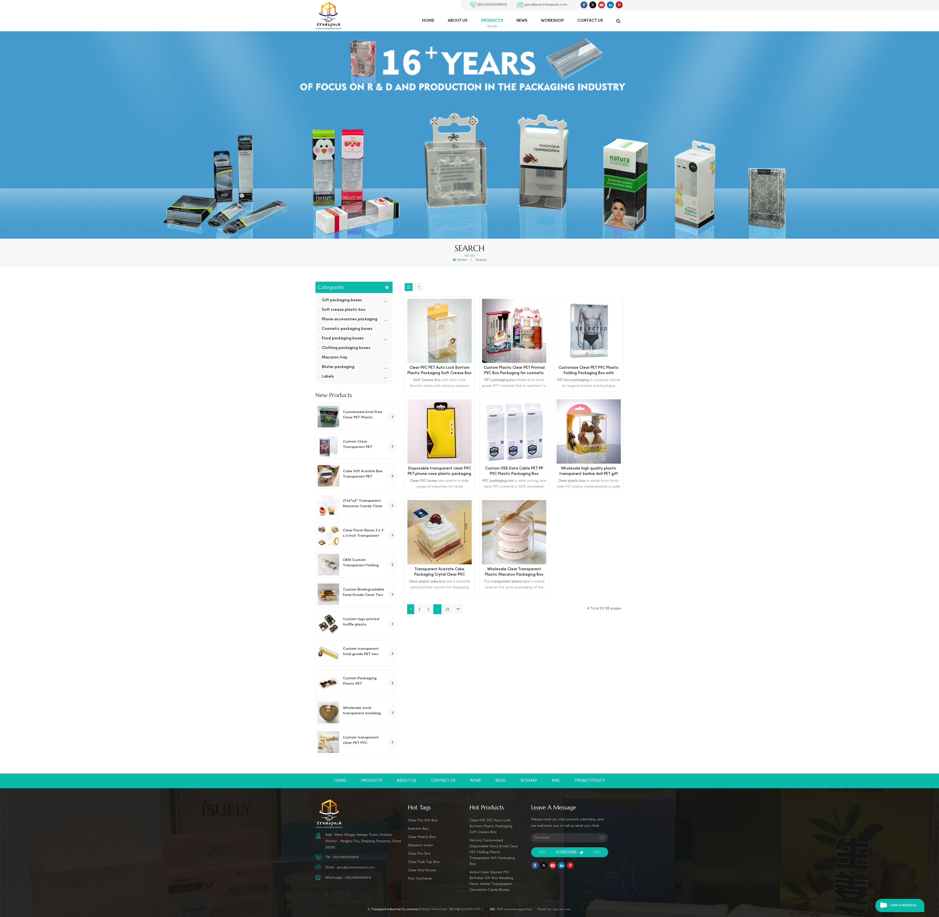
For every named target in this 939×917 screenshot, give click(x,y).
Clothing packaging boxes (346, 348)
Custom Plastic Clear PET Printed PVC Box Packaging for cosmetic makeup (514, 371)
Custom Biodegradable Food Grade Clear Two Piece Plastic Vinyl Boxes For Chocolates (363, 593)
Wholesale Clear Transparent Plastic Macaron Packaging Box (514, 572)
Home (428, 21)
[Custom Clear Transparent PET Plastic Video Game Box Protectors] (328, 446)
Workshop (552, 21)
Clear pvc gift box (423, 820)
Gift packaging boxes (342, 300)
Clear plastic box (422, 837)
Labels (328, 377)
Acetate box (418, 828)
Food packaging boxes (343, 338)
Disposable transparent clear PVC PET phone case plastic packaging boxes (439, 472)
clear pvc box (419, 853)
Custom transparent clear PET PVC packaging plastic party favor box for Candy (361, 741)
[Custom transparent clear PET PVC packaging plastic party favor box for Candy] (328, 742)
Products (492, 21)
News (521, 21)
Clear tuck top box (424, 862)
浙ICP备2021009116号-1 (466, 909)
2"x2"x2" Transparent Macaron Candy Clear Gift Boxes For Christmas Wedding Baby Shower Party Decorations (362, 504)
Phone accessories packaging (349, 319)
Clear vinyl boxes (422, 870)
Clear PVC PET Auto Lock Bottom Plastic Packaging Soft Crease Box (439, 370)
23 (447, 609)
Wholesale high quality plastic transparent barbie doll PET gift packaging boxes (588, 472)
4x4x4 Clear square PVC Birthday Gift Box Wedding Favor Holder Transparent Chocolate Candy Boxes (491, 881)
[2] (328, 505)
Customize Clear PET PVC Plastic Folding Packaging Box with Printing (589, 371)
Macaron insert (420, 845)
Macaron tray (334, 357)
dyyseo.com (562, 909)
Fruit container (420, 878)
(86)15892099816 (492, 4)
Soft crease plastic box (343, 310)
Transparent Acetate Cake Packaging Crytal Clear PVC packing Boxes (439, 573)
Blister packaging (338, 367)
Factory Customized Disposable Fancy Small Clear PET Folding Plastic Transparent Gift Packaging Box (494, 852)
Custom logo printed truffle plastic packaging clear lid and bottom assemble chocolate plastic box (362, 622)
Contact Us (590, 21)
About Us (458, 21)
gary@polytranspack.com (545, 4)
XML (556, 781)
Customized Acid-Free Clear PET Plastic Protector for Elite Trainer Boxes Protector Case (364, 415)
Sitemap (529, 781)
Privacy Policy (590, 781)
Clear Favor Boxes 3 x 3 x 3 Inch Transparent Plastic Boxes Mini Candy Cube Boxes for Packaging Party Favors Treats (364, 533)
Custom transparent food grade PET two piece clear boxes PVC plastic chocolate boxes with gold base (363, 652)
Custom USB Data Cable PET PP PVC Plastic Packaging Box (514, 471)
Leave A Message (903, 905)
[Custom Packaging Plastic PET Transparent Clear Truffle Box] (328, 683)
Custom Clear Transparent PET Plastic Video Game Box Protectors (364, 445)
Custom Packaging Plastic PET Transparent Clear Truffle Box (360, 681)
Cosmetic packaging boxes (347, 329)
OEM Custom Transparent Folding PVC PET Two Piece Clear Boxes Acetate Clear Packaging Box (361, 563)
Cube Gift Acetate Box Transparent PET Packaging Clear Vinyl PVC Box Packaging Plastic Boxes (362, 474)
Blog (500, 781)
